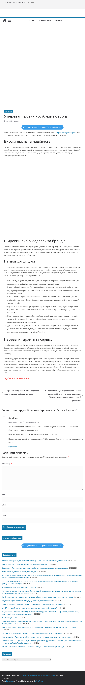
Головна (31, 20)
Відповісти (12, 447)
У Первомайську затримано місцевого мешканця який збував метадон (21, 392)
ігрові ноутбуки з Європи (66, 132)
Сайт (4, 515)
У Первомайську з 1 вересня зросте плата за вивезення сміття (25, 564)
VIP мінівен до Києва (9, 618)
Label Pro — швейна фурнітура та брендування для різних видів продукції (29, 608)
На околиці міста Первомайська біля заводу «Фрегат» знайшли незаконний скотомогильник (36, 637)
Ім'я (3, 494)
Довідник (58, 20)
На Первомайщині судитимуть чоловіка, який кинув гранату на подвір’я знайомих (32, 604)
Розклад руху (45, 20)
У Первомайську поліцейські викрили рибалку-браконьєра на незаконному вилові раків (35, 561)
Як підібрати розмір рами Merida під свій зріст (19, 587)
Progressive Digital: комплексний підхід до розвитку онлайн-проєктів (27, 601)
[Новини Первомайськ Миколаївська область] (4, 20)
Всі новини (8, 111)
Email (4, 505)
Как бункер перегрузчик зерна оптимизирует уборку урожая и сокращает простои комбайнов (37, 597)
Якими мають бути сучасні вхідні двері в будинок (20, 572)
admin (17, 121)
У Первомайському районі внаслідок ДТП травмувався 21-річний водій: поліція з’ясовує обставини (39, 627)
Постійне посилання (32, 422)
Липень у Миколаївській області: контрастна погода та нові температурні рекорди (33, 647)
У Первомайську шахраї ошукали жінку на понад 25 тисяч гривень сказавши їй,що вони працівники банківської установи (63, 395)
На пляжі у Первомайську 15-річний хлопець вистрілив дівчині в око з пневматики (33, 633)
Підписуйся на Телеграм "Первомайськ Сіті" (43, 127)
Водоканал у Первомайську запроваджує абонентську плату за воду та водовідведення (35, 568)
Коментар (7, 463)
